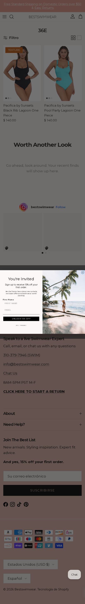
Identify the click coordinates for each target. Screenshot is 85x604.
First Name (8, 299)
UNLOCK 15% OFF (21, 319)
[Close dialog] (82, 272)
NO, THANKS (21, 325)
